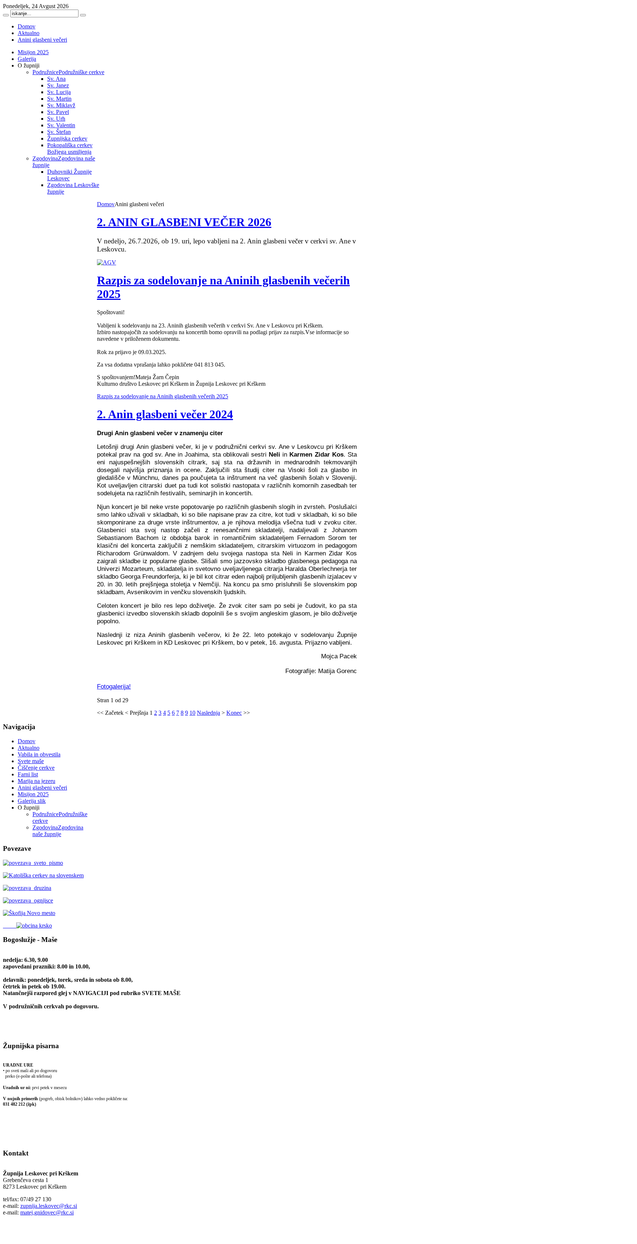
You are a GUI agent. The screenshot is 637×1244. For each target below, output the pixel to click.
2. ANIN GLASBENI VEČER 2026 (184, 222)
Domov (106, 204)
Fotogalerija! (114, 686)
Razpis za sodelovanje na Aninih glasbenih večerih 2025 (162, 396)
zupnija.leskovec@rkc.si (48, 1206)
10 (192, 713)
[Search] (6, 15)
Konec (234, 713)
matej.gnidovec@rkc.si (47, 1212)
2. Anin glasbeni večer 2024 (165, 414)
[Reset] (83, 15)
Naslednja (208, 713)
